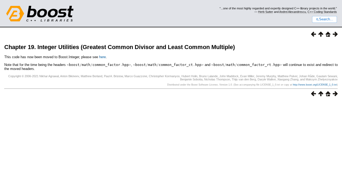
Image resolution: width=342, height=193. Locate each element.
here (102, 57)
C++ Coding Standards (322, 11)
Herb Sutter (265, 11)
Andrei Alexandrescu (292, 11)
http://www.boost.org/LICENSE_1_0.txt (315, 84)
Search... (326, 19)
